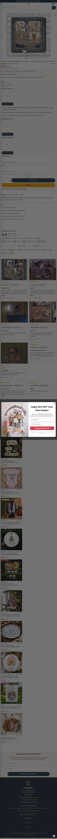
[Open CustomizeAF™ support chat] (54, 836)
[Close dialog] (54, 404)
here (33, 431)
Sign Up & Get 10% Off (42, 428)
